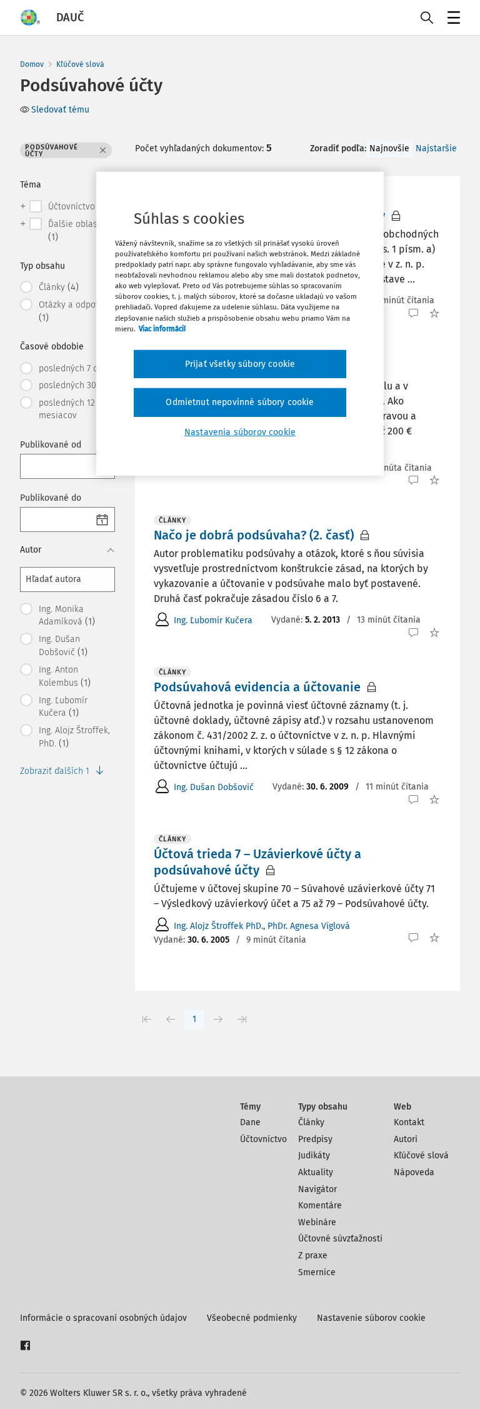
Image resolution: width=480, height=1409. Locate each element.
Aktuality (315, 1172)
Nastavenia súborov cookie (240, 432)
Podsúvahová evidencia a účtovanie (257, 686)
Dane (250, 1122)
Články (311, 1122)
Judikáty (314, 1155)
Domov (32, 64)
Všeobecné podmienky (252, 1318)
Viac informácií (162, 328)
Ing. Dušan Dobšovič (214, 787)
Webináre (317, 1222)
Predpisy (315, 1139)
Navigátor (317, 1189)
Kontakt (409, 1122)
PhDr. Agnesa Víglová (309, 926)
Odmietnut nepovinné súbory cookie (240, 402)
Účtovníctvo (263, 1139)
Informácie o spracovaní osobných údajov (103, 1318)
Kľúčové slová (80, 64)
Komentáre (320, 1205)
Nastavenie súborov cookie (371, 1318)
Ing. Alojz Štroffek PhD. (218, 926)
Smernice (317, 1272)
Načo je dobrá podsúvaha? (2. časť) (254, 535)
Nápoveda (414, 1172)
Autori (406, 1139)
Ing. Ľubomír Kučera (213, 620)
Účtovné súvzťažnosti (340, 1238)
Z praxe (313, 1255)
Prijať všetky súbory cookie (240, 364)
